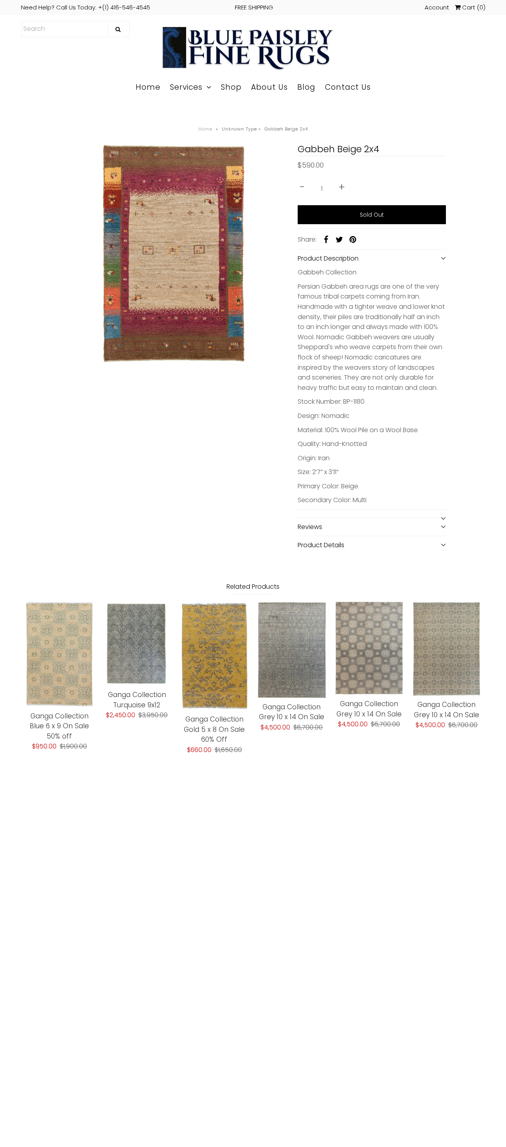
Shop (231, 87)
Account (437, 7)
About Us (269, 87)
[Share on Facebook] (326, 239)
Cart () (473, 7)
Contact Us (348, 87)
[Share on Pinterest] (353, 239)
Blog (306, 87)
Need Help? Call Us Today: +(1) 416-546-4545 (147, 7)
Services (186, 87)
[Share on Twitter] (340, 239)
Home (148, 87)
